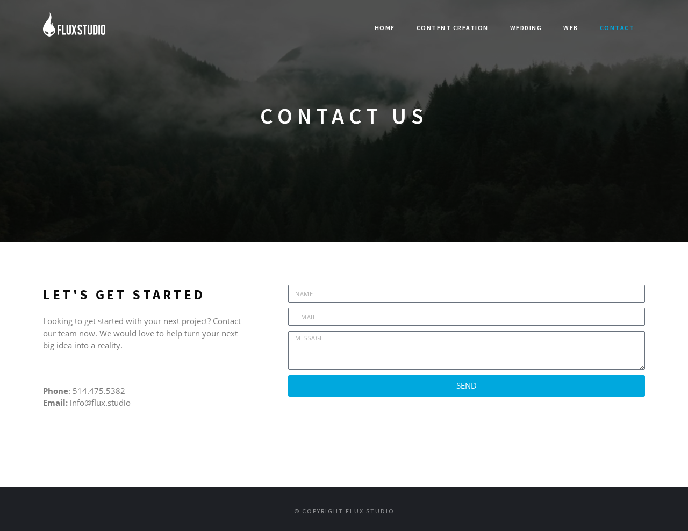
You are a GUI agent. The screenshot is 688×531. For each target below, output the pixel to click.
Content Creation (453, 28)
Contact (617, 28)
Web (570, 28)
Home (385, 28)
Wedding (526, 28)
